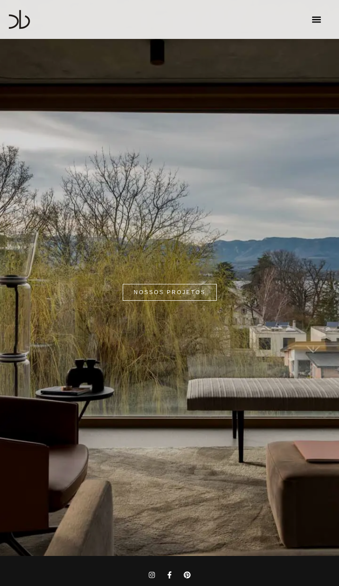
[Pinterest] (187, 575)
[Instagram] (152, 575)
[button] (316, 19)
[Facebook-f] (169, 575)
